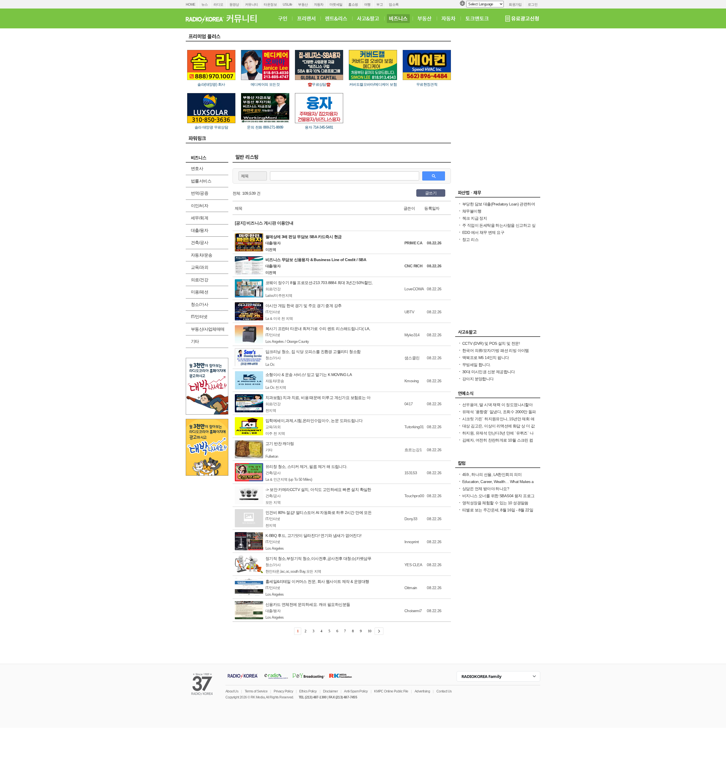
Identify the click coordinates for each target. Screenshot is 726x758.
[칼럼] (497, 465)
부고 (379, 5)
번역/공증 (199, 193)
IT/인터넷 (199, 316)
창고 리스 (470, 239)
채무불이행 (471, 211)
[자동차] (448, 18)
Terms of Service (256, 691)
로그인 (532, 5)
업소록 (393, 5)
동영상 (234, 5)
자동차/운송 (201, 255)
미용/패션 (199, 291)
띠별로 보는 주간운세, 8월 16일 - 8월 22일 (497, 510)
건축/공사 (199, 242)
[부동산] (424, 18)
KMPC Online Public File (391, 691)
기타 (195, 341)
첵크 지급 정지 (474, 218)
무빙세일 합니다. (476, 364)
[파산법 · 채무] (497, 194)
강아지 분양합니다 (478, 379)
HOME (190, 5)
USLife (287, 5)
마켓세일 (336, 5)
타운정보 (270, 5)
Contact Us (444, 691)
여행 (367, 5)
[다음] (379, 631)
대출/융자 (199, 230)
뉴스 (204, 5)
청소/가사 (199, 304)
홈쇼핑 (353, 5)
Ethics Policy (307, 691)
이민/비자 (199, 205)
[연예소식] (497, 395)
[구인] (282, 18)
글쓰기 (430, 193)
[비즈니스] (398, 18)
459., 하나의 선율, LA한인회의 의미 (492, 474)
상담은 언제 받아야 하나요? (485, 488)
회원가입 (515, 5)
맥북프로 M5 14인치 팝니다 (485, 357)
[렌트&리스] (336, 18)
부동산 (303, 5)
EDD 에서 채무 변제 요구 (483, 232)
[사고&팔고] (368, 18)
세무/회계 (199, 217)
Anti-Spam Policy (356, 691)
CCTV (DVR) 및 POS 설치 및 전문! (491, 343)
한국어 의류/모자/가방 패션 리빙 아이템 (495, 350)
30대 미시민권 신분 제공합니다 (488, 371)
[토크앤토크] (477, 18)
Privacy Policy (283, 691)
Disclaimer (330, 691)
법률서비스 (201, 181)
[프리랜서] (306, 18)
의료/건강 (199, 279)
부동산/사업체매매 (208, 329)
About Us (231, 691)
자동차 (319, 5)
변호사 (197, 168)
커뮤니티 (251, 5)
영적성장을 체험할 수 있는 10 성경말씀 (495, 503)
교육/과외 (199, 267)
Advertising (422, 691)
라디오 (218, 5)
